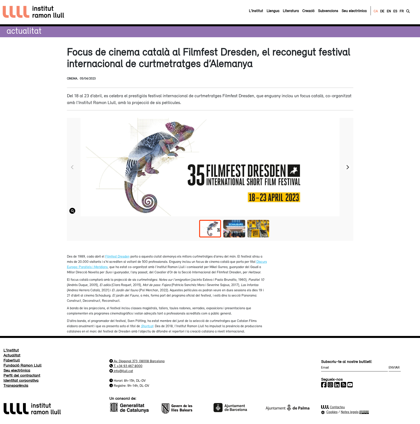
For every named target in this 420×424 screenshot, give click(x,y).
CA (376, 11)
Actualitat (24, 30)
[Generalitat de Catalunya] (132, 407)
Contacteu (337, 407)
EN (389, 11)
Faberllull (12, 360)
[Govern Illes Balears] (184, 407)
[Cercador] (407, 11)
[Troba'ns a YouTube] (350, 384)
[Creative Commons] (364, 412)
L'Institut (11, 350)
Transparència (16, 385)
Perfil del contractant (22, 375)
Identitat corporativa (21, 380)
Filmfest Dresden (117, 256)
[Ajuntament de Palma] (287, 407)
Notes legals (350, 412)
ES (395, 11)
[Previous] (72, 167)
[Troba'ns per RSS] (343, 384)
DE (382, 11)
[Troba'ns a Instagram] (330, 384)
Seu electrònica (17, 370)
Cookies (332, 412)
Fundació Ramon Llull (23, 365)
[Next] (347, 167)
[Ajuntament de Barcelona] (236, 407)
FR (402, 11)
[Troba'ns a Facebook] (324, 384)
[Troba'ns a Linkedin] (337, 384)
